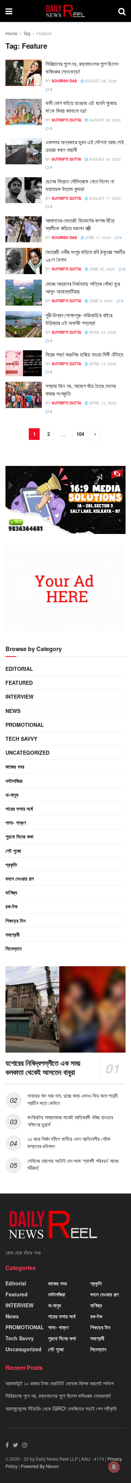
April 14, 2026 (102, 363)
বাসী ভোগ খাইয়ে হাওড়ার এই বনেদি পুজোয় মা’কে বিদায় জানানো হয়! (81, 106)
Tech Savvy (21, 738)
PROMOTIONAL (24, 724)
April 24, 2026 (102, 332)
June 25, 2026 (101, 269)
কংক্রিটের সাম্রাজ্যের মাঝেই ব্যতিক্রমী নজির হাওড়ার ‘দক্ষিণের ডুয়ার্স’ (70, 1120)
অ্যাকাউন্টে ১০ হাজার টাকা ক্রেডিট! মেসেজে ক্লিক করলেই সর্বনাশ (59, 1383)
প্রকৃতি (11, 864)
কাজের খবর (14, 766)
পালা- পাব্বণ (15, 822)
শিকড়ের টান (15, 920)
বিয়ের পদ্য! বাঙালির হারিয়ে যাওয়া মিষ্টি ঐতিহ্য (84, 354)
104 (80, 433)
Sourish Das (64, 80)
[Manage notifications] (114, 1467)
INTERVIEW (19, 696)
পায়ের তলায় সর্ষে (19, 808)
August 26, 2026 (104, 120)
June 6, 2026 (100, 300)
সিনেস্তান (13, 948)
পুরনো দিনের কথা (19, 836)
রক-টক (11, 906)
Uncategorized (27, 752)
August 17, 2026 (104, 198)
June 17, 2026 (97, 237)
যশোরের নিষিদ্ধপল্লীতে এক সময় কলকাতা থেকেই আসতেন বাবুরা (42, 1067)
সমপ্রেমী (12, 934)
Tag (27, 33)
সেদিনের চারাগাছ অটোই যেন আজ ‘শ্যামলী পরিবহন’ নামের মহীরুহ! (73, 1164)
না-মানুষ (11, 794)
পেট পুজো (13, 850)
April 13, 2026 (102, 403)
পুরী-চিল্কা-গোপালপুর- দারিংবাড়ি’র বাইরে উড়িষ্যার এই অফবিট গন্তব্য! (78, 318)
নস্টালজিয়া (14, 780)
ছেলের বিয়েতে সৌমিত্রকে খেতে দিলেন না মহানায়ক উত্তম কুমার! (79, 185)
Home (11, 33)
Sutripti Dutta (66, 120)
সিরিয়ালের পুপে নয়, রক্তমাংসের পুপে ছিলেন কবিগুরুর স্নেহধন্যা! (58, 1395)
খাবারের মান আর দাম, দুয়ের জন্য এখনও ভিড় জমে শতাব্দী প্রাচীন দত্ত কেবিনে (72, 1099)
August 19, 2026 (104, 159)
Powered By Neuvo (40, 1466)
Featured (19, 682)
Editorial (19, 668)
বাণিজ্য (11, 892)
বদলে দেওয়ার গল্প (19, 878)
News (12, 710)
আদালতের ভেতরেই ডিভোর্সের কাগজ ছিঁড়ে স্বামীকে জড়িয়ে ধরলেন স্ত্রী (79, 224)
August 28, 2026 (100, 80)
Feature (44, 33)
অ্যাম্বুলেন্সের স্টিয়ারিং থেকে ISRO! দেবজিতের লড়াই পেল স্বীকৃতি (61, 1408)
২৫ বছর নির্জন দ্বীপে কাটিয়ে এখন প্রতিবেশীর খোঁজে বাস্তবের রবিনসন (68, 1142)
